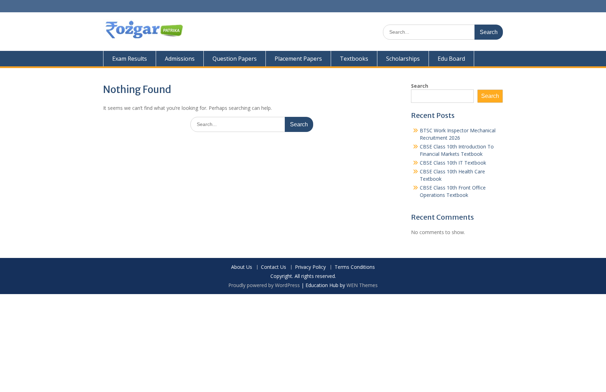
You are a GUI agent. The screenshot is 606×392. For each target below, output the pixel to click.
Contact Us (273, 267)
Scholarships (403, 58)
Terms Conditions (355, 267)
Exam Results (129, 58)
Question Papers (235, 58)
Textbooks (354, 58)
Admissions (180, 58)
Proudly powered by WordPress (264, 285)
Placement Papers (298, 58)
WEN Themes (362, 285)
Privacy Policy (310, 267)
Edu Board (451, 58)
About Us (241, 267)
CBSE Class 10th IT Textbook (453, 162)
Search (419, 85)
